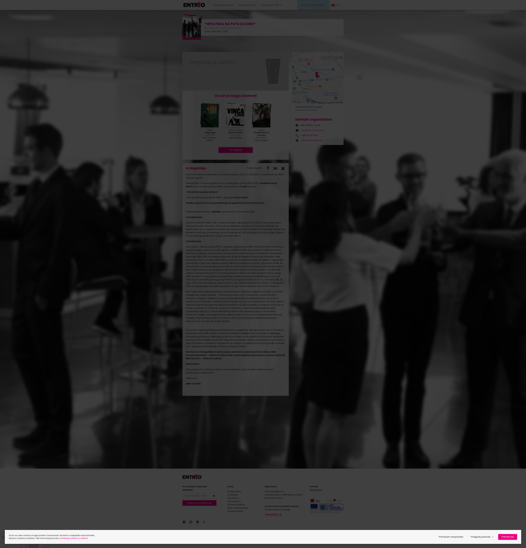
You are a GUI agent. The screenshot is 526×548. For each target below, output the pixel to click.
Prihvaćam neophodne (451, 536)
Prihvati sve (507, 536)
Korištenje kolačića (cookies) (74, 538)
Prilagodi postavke (481, 536)
